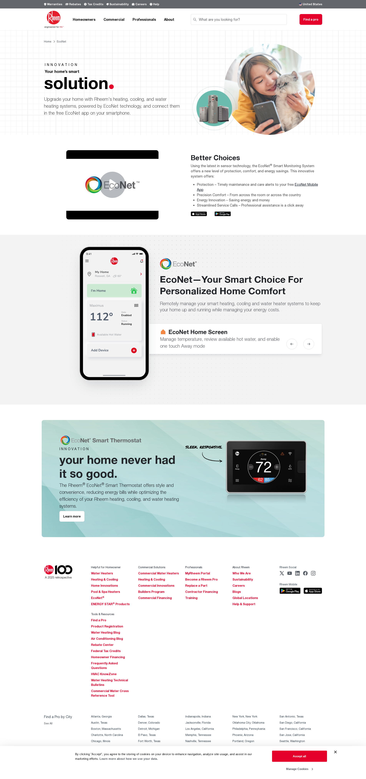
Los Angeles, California (199, 728)
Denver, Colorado (149, 722)
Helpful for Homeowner (106, 567)
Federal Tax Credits (106, 651)
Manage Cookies (297, 768)
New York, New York (244, 716)
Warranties (54, 4)
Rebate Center (102, 645)
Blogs (236, 592)
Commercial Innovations (156, 585)
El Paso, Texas (147, 735)
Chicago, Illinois (100, 741)
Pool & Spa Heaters (105, 592)
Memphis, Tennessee (198, 735)
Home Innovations (104, 585)
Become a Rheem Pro (201, 579)
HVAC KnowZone (104, 674)
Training (191, 598)
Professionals (144, 19)
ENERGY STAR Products (110, 604)
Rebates (75, 4)
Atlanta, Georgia (101, 716)
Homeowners (84, 19)
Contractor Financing (201, 592)
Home (47, 41)
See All (48, 723)
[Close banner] (335, 752)
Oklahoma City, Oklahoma (248, 722)
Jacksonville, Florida (198, 722)
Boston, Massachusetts (106, 728)
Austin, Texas (99, 722)
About (169, 19)
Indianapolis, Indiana (198, 716)
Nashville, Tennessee (198, 741)
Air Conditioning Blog (107, 639)
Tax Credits (95, 4)
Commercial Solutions (151, 567)
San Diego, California (293, 722)
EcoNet (97, 598)
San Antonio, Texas (292, 716)
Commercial (114, 19)
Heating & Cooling (104, 579)
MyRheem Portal (197, 573)
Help (156, 4)
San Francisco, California (295, 728)
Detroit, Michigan (149, 728)
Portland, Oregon (243, 741)
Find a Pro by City (58, 717)
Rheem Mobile (288, 584)
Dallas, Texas (146, 716)
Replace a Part (196, 585)
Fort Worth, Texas (149, 741)
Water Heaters (102, 573)
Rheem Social (288, 567)
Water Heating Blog (105, 632)
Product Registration (107, 626)
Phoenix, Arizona (242, 735)
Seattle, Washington (292, 741)
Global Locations (245, 598)
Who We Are (241, 573)
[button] (291, 344)
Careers (141, 4)
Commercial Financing (155, 598)
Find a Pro (98, 620)
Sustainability (119, 4)
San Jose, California (292, 735)
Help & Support (243, 604)
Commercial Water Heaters (158, 573)
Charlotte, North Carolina (107, 735)
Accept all (299, 756)
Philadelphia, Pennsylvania (248, 728)
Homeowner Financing (108, 657)
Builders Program (151, 592)
